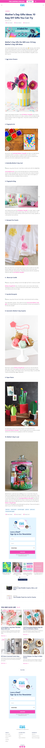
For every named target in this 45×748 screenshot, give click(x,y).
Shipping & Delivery (35, 735)
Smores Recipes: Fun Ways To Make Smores (32, 657)
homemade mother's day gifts (10, 511)
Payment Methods (22, 737)
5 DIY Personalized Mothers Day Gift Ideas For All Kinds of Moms (32, 628)
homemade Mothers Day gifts (12, 430)
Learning (7, 739)
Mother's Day (7, 509)
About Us (33, 734)
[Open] (7, 567)
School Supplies (8, 735)
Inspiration (4, 610)
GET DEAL (30, 1)
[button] (1, 5)
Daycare (6, 737)
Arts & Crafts (27, 610)
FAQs (20, 735)
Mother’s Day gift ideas (10, 502)
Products (7, 732)
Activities (7, 11)
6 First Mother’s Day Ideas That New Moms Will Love (11, 628)
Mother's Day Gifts (13, 509)
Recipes (25, 639)
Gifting (6, 741)
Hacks (3, 639)
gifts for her (27, 509)
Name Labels (7, 734)
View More (22, 669)
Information (34, 732)
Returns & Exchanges (36, 737)
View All (18, 607)
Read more (3, 635)
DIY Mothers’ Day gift (22, 210)
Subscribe (22, 552)
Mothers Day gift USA (10, 286)
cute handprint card (9, 171)
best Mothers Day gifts (18, 272)
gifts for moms (32, 509)
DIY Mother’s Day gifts (27, 114)
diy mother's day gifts (21, 509)
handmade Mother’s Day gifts (20, 153)
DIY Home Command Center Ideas (10, 656)
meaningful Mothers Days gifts (26, 498)
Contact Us (21, 734)
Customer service (22, 732)
